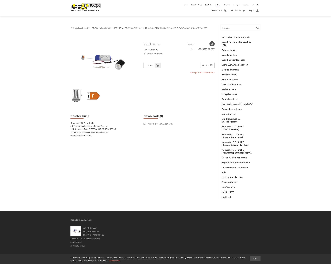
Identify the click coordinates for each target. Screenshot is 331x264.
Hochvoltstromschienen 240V (237, 104)
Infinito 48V (228, 192)
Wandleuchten (229, 55)
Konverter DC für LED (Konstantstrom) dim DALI (235, 143)
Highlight (226, 197)
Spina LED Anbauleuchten (235, 64)
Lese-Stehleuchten (231, 84)
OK (255, 258)
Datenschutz (114, 260)
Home (185, 5)
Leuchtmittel (83, 28)
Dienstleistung (196, 5)
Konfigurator (228, 187)
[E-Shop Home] (85, 5)
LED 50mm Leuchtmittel (101, 28)
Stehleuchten (229, 89)
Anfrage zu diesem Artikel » (202, 72)
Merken (205, 65)
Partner (226, 5)
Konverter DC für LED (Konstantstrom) (233, 128)
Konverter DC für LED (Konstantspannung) (233, 136)
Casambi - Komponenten (234, 157)
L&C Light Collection (232, 177)
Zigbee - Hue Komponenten (236, 162)
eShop (218, 5)
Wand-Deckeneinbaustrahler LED (236, 43)
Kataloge (236, 5)
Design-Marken (229, 182)
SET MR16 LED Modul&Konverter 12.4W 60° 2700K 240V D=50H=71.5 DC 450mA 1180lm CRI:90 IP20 (160, 28)
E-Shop (73, 28)
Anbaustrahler (229, 50)
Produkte (208, 5)
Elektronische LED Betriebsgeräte (231, 120)
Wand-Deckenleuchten (233, 59)
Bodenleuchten (230, 79)
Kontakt (256, 5)
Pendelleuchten (230, 99)
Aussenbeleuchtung (232, 109)
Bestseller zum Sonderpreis (236, 37)
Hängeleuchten (230, 94)
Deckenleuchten (230, 69)
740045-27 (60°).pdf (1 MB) (160, 124)
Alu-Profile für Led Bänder (235, 167)
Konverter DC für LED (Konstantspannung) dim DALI (237, 151)
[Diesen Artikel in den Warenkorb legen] (158, 65)
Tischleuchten (229, 74)
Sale (224, 172)
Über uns (246, 5)
